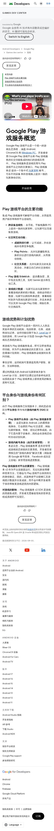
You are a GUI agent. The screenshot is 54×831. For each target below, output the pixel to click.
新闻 (4, 584)
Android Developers (11, 49)
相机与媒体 (7, 620)
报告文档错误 (8, 751)
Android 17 (7, 674)
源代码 (5, 580)
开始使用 (27, 188)
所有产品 (6, 798)
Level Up (43, 332)
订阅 (38, 816)
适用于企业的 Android (12, 570)
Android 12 (7, 697)
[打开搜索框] (35, 3)
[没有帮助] (30, 58)
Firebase (6, 789)
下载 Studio (7, 729)
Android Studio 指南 (11, 715)
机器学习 (6, 611)
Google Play (29, 49)
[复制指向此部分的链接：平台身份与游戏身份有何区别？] (13, 400)
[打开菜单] (5, 3)
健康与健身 (7, 616)
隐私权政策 (7, 625)
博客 (4, 589)
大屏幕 (5, 642)
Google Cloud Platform (13, 793)
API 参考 (6, 724)
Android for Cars (10, 657)
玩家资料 (33, 170)
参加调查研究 (8, 760)
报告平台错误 (8, 746)
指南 (29, 52)
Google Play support (11, 755)
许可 (18, 809)
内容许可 (32, 529)
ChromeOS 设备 (10, 652)
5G (3, 630)
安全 (4, 575)
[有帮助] (25, 58)
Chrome (6, 784)
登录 (48, 3)
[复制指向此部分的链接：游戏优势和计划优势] (38, 319)
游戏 (4, 606)
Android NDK (8, 734)
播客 (4, 594)
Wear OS (6, 647)
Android (6, 565)
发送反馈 (11, 65)
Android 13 (7, 693)
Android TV (7, 661)
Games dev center (14, 13)
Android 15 (7, 683)
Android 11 (7, 702)
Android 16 (7, 678)
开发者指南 (7, 719)
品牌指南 (27, 809)
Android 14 (7, 688)
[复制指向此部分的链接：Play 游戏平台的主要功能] (46, 209)
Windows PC (29, 152)
